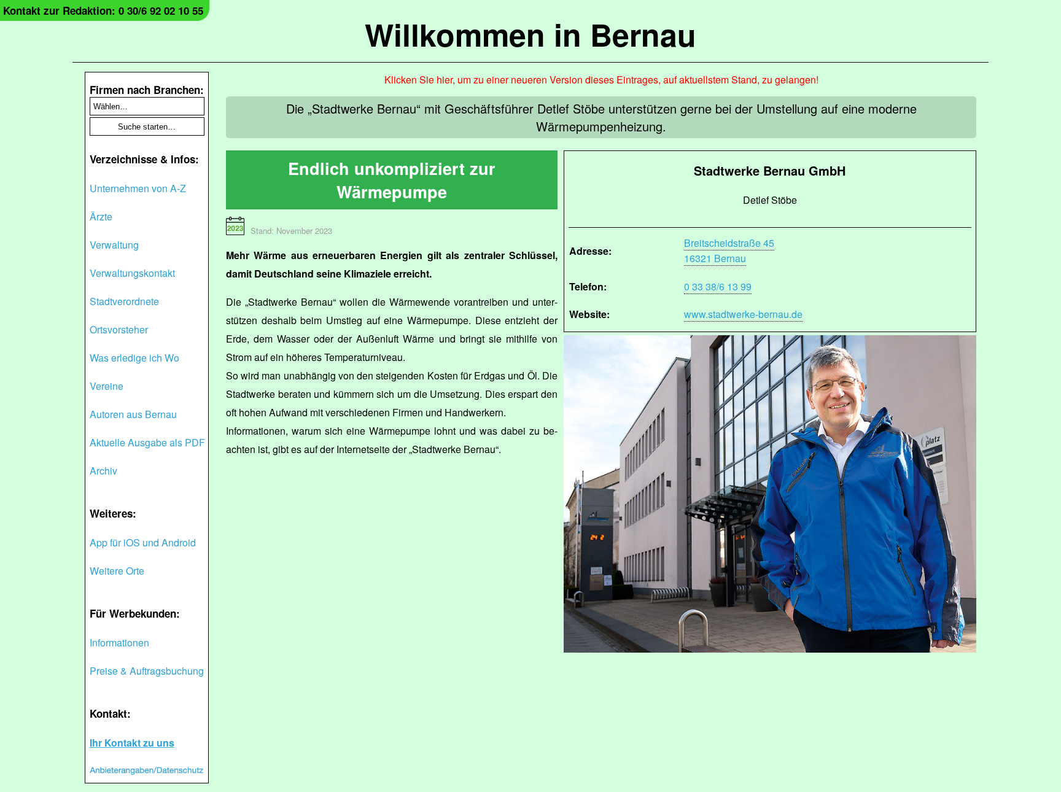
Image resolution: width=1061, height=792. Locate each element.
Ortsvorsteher (119, 329)
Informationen (119, 642)
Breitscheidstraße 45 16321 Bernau (729, 250)
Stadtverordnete (124, 301)
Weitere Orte (117, 571)
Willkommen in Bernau (530, 34)
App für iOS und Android (143, 542)
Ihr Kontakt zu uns (132, 743)
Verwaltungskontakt (132, 273)
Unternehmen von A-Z (138, 188)
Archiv (103, 471)
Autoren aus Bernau (133, 414)
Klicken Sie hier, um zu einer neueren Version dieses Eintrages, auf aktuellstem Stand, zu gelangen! (601, 79)
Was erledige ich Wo (134, 358)
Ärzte (101, 216)
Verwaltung (114, 245)
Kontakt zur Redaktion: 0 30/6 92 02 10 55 (103, 10)
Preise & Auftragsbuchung (147, 671)
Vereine (106, 386)
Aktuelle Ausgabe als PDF (147, 442)
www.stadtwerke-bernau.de (743, 314)
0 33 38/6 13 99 (718, 286)
